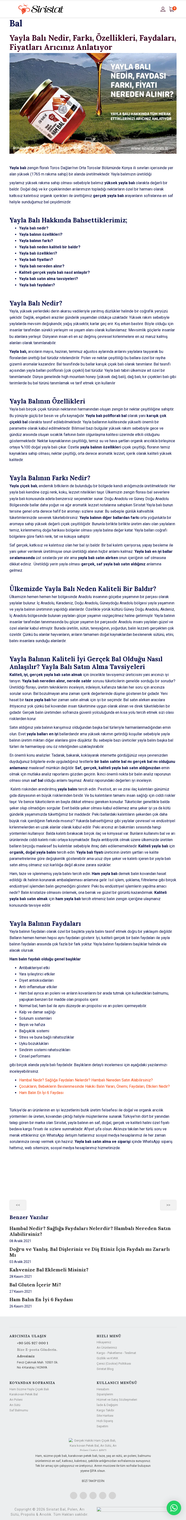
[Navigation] (11, 9)
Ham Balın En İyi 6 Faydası (41, 1092)
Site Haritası (105, 1415)
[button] (164, 9)
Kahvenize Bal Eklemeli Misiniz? (48, 1270)
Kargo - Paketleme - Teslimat (116, 1353)
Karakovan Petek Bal (23, 1394)
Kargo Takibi (105, 1410)
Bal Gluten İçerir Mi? (35, 1285)
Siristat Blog (105, 1369)
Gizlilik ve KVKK (107, 1358)
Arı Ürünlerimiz (107, 1347)
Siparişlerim (105, 1394)
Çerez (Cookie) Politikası (114, 1363)
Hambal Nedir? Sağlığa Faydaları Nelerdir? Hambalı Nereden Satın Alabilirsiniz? (86, 1080)
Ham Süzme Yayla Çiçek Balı (29, 1389)
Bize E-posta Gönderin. (37, 1349)
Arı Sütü (14, 1405)
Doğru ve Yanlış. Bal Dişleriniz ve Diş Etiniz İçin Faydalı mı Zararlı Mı (89, 1252)
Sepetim (102, 1426)
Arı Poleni (16, 1399)
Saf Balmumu (18, 1410)
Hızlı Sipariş (105, 1421)
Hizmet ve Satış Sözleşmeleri (117, 1399)
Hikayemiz (104, 1342)
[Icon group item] (73, 1495)
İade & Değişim (107, 1405)
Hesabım (103, 1389)
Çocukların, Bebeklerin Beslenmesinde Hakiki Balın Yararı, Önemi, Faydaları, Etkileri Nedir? (94, 1086)
